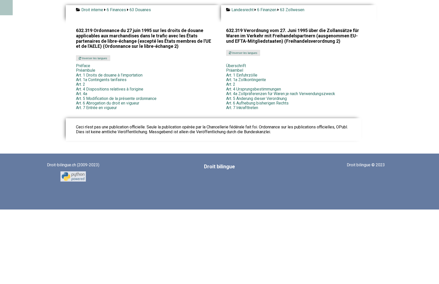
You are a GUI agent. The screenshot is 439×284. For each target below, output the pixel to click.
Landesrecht (242, 9)
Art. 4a (81, 93)
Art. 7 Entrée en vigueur (96, 107)
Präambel (234, 70)
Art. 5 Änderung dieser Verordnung (256, 98)
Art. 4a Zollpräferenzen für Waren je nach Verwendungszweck (280, 93)
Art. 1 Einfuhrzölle (241, 75)
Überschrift (236, 65)
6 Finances (116, 9)
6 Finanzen (266, 9)
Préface (83, 65)
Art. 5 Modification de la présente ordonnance (116, 98)
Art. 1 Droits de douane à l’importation (109, 75)
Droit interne (92, 9)
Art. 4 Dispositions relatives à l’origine (109, 89)
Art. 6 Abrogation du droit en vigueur (107, 103)
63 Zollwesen (292, 9)
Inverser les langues (94, 58)
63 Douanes (140, 9)
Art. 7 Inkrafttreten (242, 107)
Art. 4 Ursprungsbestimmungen (253, 89)
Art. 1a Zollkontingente (246, 79)
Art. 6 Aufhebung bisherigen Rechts (257, 103)
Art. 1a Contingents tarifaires (101, 79)
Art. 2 (80, 84)
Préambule (85, 70)
